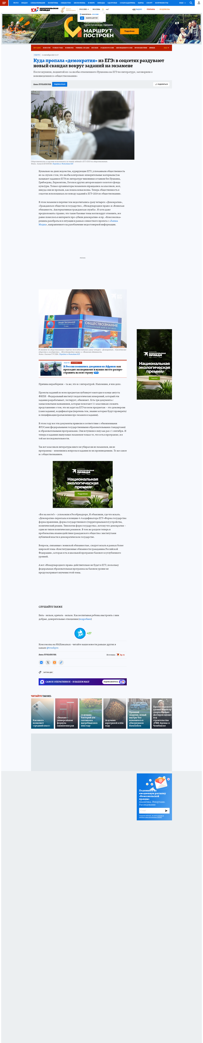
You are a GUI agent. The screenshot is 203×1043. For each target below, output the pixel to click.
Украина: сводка (82, 48)
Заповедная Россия (124, 48)
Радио (139, 9)
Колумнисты (161, 3)
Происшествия (141, 48)
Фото (16, 3)
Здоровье (112, 3)
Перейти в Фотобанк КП (63, 163)
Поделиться (163, 84)
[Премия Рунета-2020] (67, 9)
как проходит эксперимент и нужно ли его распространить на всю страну (93, 369)
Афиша (152, 48)
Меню (4, 3)
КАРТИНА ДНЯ (48, 672)
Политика (53, 3)
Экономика (79, 3)
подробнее (85, 619)
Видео (24, 3)
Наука (141, 3)
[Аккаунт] (199, 3)
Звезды (101, 3)
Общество (66, 3)
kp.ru (122, 654)
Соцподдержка (127, 3)
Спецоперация (38, 3)
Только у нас (58, 48)
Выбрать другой (92, 18)
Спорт (149, 3)
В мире (91, 3)
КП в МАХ (94, 48)
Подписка (165, 9)
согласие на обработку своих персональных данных (151, 816)
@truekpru (52, 648)
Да (82, 18)
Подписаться (59, 84)
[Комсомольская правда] (44, 9)
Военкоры (69, 48)
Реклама (151, 9)
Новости (46, 48)
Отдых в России (107, 48)
